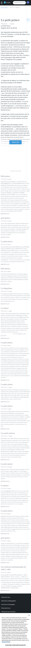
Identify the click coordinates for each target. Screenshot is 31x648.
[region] (15, 630)
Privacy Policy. (6, 641)
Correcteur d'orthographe (8, 604)
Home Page (4, 7)
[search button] (24, 2)
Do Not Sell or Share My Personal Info (15, 645)
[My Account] (28, 2)
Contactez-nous (5, 597)
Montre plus (15, 142)
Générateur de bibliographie (8, 601)
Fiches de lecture (5, 608)
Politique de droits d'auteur (8, 611)
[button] (2, 3)
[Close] (29, 615)
